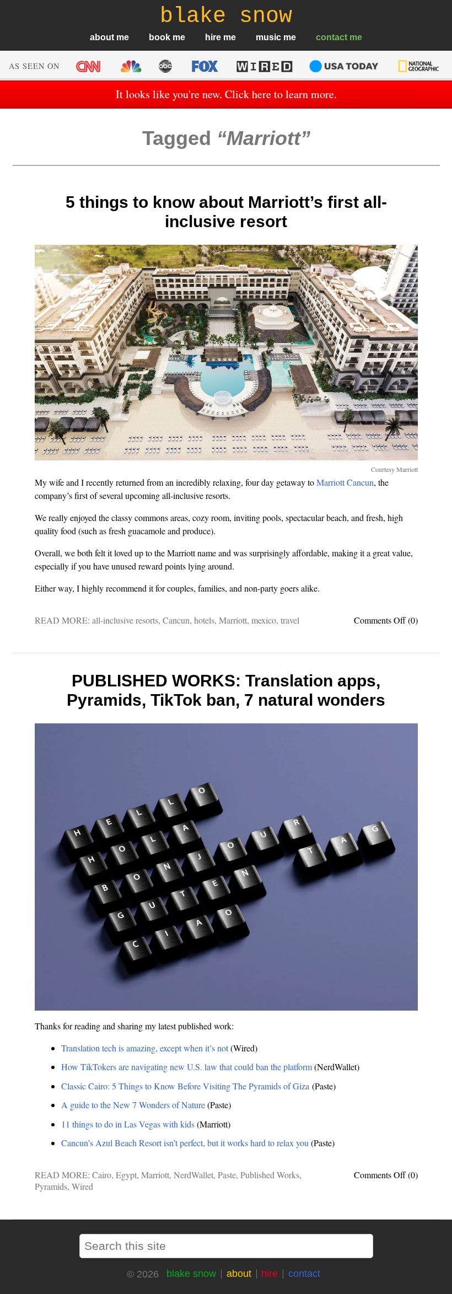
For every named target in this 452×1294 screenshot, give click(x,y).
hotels (204, 620)
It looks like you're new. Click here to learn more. (226, 94)
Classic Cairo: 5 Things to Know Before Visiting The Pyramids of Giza (185, 1086)
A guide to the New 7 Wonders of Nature (133, 1104)
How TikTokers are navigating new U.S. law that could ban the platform (186, 1066)
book (159, 37)
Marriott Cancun (345, 482)
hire (213, 37)
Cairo (101, 1174)
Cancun (176, 620)
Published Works (269, 1174)
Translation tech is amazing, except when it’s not (144, 1048)
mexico (263, 620)
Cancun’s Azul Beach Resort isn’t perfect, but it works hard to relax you (185, 1142)
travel (290, 620)
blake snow (191, 1273)
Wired (82, 1186)
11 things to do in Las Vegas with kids (128, 1124)
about (102, 37)
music (268, 37)
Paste (227, 1174)
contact (331, 37)
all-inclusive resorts (125, 620)
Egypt (126, 1174)
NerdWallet (193, 1174)
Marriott (233, 620)
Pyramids (51, 1186)
